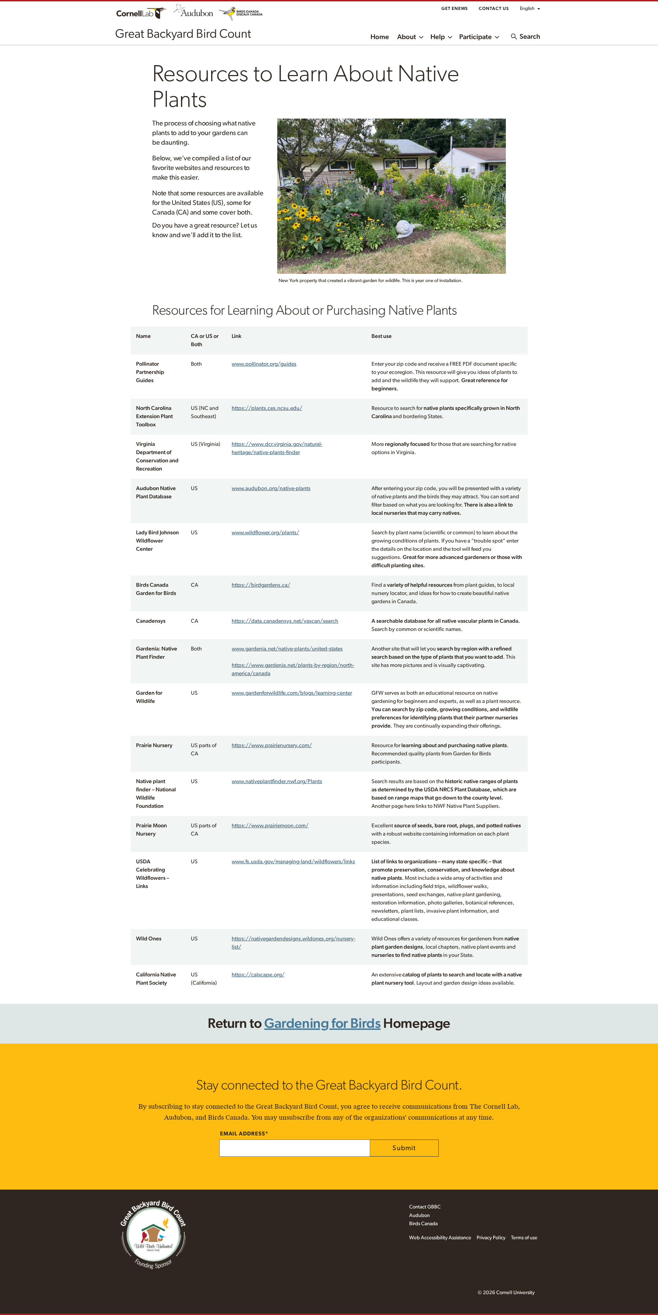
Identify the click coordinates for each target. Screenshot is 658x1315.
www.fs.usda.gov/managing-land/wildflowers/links (293, 861)
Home (379, 37)
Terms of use (524, 1237)
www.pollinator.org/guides (264, 364)
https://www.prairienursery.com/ (272, 745)
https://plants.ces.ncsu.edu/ (267, 408)
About (406, 37)
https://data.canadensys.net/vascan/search (285, 621)
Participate (475, 37)
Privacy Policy (491, 1237)
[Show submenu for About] (421, 36)
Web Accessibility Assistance (440, 1237)
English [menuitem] (527, 8)
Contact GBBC (425, 1206)
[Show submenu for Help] (450, 36)
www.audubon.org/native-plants (271, 488)
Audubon (419, 1215)
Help (437, 37)
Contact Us (494, 9)
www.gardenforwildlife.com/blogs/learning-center (292, 693)
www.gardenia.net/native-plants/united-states (287, 649)
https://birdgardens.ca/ (261, 585)
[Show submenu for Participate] (497, 36)
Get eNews (454, 9)
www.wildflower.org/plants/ (265, 532)
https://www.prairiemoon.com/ (270, 825)
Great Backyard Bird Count (183, 34)
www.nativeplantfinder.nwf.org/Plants (277, 781)
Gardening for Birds (322, 1024)
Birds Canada (423, 1223)
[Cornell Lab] (141, 12)
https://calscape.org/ (258, 974)
